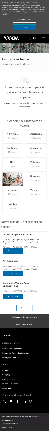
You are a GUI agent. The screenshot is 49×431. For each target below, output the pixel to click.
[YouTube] (11, 401)
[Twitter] (4, 401)
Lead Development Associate (17, 235)
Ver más (24, 308)
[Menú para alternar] (43, 38)
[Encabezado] (11, 38)
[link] (24, 336)
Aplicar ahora (13, 251)
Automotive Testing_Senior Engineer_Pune (16, 284)
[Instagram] (30, 401)
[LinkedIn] (24, 401)
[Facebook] (17, 401)
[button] (24, 20)
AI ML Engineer (10, 261)
